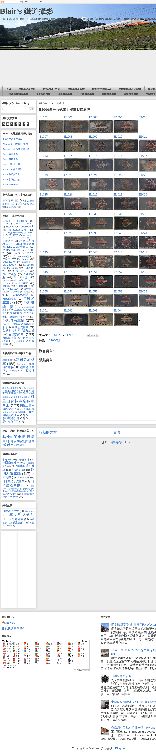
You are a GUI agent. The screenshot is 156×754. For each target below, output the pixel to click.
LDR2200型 (17, 280)
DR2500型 (26, 235)
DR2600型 (25, 238)
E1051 (93, 272)
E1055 (43, 291)
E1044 (68, 252)
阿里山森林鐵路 (20, 397)
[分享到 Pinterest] (97, 335)
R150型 (6, 286)
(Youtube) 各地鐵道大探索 (15, 144)
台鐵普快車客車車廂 (20, 317)
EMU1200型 (8, 262)
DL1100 (19, 223)
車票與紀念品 (21, 515)
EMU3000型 (9, 264)
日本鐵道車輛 (65, 94)
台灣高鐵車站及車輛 (130, 88)
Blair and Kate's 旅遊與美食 (15, 149)
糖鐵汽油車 (20, 364)
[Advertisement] (9, 568)
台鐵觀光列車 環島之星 (18, 330)
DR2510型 (8, 238)
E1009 (93, 136)
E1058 (118, 291)
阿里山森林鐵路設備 (18, 417)
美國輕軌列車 (14, 489)
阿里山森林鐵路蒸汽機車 (18, 414)
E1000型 (54, 340)
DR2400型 (14, 235)
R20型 (14, 288)
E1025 (43, 194)
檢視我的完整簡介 (13, 628)
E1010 (118, 136)
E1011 (143, 136)
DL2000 (30, 223)
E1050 (68, 272)
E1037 (43, 233)
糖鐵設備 (16, 370)
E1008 (68, 136)
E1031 (43, 214)
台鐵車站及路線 (27, 88)
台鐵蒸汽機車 (20, 327)
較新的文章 (48, 432)
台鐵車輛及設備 (76, 88)
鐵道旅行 (18, 522)
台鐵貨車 (16, 334)
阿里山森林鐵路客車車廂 (18, 401)
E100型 (16, 253)
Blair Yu (9, 622)
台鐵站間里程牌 (51, 88)
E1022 (118, 175)
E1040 (118, 233)
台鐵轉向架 (9, 337)
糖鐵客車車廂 (7, 360)
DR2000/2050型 (18, 230)
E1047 (143, 252)
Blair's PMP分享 (10, 184)
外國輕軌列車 (22, 459)
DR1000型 (27, 226)
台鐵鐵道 (20, 341)
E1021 (93, 175)
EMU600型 (22, 271)
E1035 (143, 214)
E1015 (93, 155)
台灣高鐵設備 (14, 207)
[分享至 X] (93, 335)
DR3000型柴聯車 (18, 246)
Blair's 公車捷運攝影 (12, 169)
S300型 (5, 292)
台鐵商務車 (9, 298)
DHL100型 (22, 221)
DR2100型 (7, 232)
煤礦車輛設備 (19, 441)
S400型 (16, 292)
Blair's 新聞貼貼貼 (11, 179)
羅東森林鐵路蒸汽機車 (18, 392)
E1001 (43, 117)
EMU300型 (28, 265)
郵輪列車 (17, 519)
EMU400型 (12, 268)
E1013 (43, 155)
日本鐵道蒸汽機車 (13, 481)
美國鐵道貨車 (28, 494)
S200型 (27, 289)
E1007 (43, 136)
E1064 (118, 310)
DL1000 (6, 223)
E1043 (43, 252)
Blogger (120, 748)
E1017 (143, 155)
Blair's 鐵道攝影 (26, 11)
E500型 (6, 259)
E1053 (143, 272)
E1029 (143, 194)
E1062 (68, 310)
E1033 (93, 214)
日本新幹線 (23, 477)
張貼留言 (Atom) (121, 442)
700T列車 (10, 201)
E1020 (68, 175)
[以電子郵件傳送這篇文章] (88, 335)
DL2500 (10, 227)
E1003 (93, 117)
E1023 (143, 175)
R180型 (20, 286)
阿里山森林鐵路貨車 (18, 420)
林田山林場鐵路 (28, 388)
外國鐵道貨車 (18, 470)
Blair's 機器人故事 (11, 164)
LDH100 (5, 280)
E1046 (118, 252)
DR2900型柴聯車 (25, 244)
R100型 (23, 283)
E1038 (68, 233)
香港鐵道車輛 (131, 94)
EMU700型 (9, 274)
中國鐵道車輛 (87, 94)
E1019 (43, 175)
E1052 (118, 272)
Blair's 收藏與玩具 (11, 174)
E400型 (25, 256)
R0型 (11, 283)
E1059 (143, 291)
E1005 (143, 117)
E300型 (12, 256)
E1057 (93, 291)
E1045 (93, 252)
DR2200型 (19, 233)
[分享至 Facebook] (95, 335)
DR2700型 (7, 241)
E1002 (68, 117)
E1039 (93, 233)
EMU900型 (21, 277)
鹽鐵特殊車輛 (19, 445)
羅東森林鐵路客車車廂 (16, 390)
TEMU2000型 (19, 294)
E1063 (93, 310)
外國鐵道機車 (11, 462)
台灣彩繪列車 (43, 94)
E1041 (143, 233)
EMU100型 (23, 259)
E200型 (29, 253)
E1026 (68, 194)
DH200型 (6, 221)
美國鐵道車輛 (11, 496)
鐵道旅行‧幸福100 (101, 88)
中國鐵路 (6, 459)
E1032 (68, 214)
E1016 (118, 155)
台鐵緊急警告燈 (121, 676)
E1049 (43, 272)
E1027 (93, 194)
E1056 (68, 291)
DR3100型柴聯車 (11, 250)
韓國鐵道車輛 (109, 94)
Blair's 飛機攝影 (10, 159)
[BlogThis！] (90, 335)
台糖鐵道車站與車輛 (17, 94)
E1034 (118, 214)
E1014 (68, 155)
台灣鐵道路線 (10, 511)
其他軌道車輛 (13, 437)
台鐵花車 (5, 324)
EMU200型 (26, 262)
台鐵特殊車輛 (13, 320)
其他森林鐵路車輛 (10, 388)
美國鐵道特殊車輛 (18, 491)
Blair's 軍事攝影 (10, 154)
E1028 (118, 194)
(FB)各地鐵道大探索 (12, 139)
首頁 (8, 88)
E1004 (118, 117)
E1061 (43, 310)
